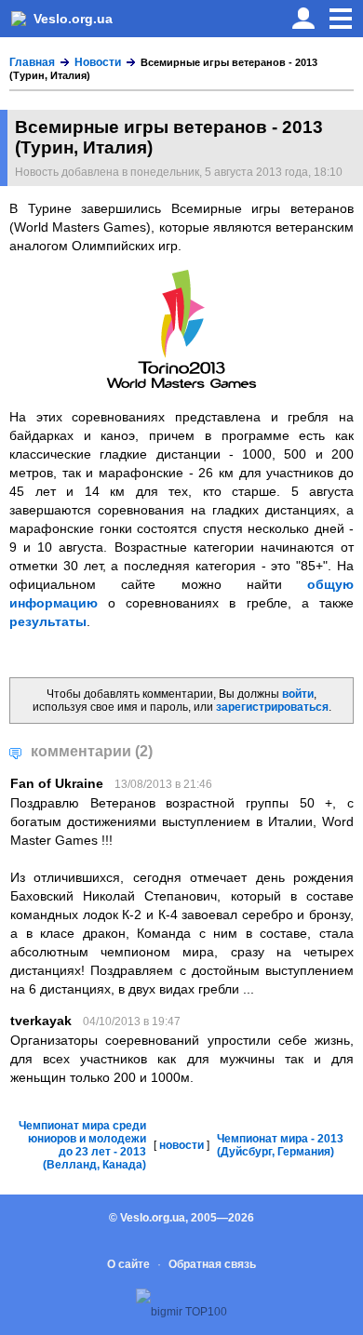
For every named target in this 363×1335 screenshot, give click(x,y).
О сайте (128, 1264)
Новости (97, 62)
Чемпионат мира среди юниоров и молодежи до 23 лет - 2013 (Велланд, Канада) (82, 1145)
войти (298, 694)
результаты (48, 621)
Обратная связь (212, 1264)
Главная (32, 62)
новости (181, 1145)
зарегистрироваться (272, 707)
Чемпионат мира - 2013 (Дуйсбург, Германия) (280, 1145)
